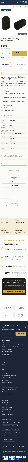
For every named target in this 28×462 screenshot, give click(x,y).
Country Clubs (16, 432)
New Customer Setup (7, 414)
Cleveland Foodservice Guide (9, 387)
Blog (3, 369)
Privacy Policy (5, 454)
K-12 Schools (21, 446)
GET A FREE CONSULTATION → (14, 291)
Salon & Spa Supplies (8, 439)
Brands (3, 362)
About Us (4, 360)
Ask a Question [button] (15, 185)
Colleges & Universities (8, 446)
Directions (4, 367)
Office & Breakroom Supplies (10, 436)
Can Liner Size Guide (7, 394)
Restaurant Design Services (9, 389)
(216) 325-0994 (7, 349)
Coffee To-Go (6, 432)
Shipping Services (6, 409)
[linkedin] (2, 354)
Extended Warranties (7, 384)
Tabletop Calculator (7, 378)
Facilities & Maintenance (9, 442)
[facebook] (8, 354)
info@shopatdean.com (8, 351)
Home (2, 6)
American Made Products (11, 6)
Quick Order (5, 400)
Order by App (5, 402)
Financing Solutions (7, 382)
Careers (4, 364)
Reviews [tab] (5, 197)
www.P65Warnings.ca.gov (11, 157)
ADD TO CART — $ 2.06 (19, 53)
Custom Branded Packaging (9, 375)
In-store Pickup (5, 405)
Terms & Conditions (20, 454)
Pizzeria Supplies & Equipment (10, 425)
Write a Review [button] (15, 182)
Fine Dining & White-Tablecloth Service (12, 422)
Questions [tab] (14, 197)
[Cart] (23, 2)
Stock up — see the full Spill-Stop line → (13, 64)
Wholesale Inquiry (6, 412)
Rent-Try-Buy (5, 380)
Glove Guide (5, 391)
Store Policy (12, 454)
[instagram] (11, 354)
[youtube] (5, 354)
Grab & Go (16, 429)
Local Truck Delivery (7, 407)
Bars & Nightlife (6, 429)
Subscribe (21, 333)
